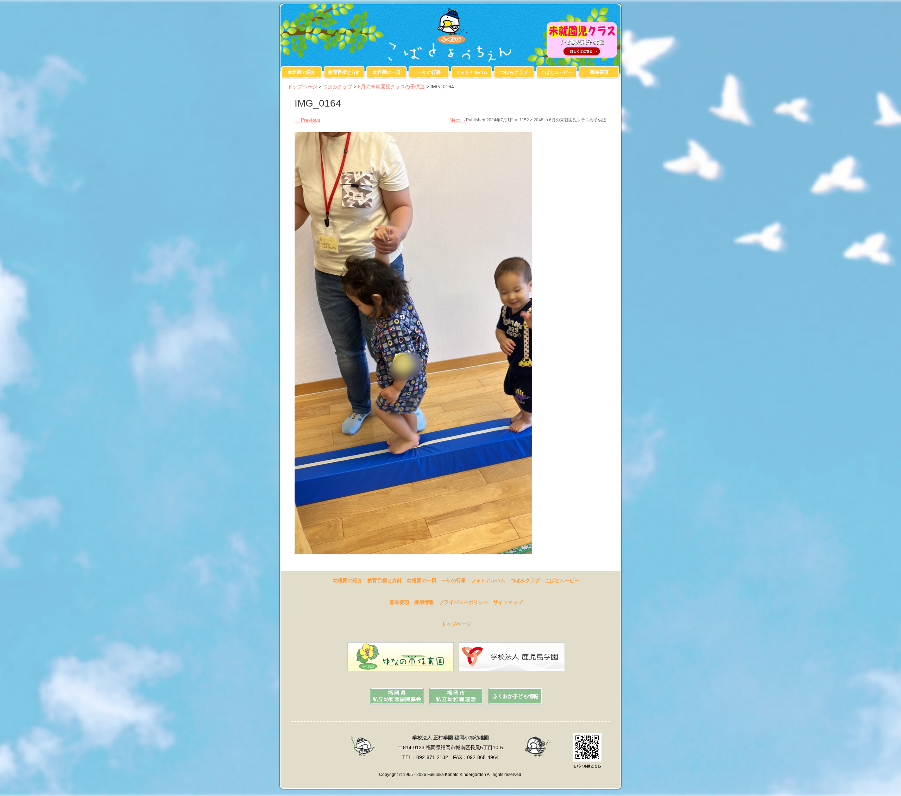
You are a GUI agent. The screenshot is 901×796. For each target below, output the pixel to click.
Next (457, 120)
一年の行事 (429, 72)
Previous (307, 120)
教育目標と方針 (344, 72)
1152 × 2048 (531, 119)
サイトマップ (508, 602)
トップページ (302, 86)
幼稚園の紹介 (301, 72)
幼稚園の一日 (387, 72)
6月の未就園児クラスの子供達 (391, 86)
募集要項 (599, 72)
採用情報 (424, 602)
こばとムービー (557, 72)
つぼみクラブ (514, 72)
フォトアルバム (472, 72)
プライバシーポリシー (463, 602)
